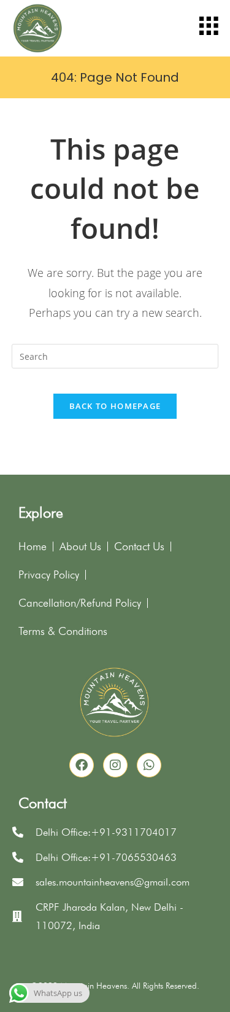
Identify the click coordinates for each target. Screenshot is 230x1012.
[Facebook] (81, 765)
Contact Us (139, 546)
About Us (80, 546)
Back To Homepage (115, 405)
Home (32, 546)
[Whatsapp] (149, 765)
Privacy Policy (48, 574)
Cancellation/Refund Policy (79, 602)
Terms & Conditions (62, 631)
